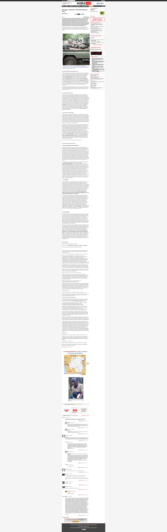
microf (68, 429)
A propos (71, 527)
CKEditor (95, 524)
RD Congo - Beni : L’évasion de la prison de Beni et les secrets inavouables (97, 26)
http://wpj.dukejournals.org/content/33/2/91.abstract (70, 281)
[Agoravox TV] (66, 0)
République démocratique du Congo (95, 49)
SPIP (85, 524)
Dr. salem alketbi (93, 43)
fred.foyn (63, 417)
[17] (72, 182)
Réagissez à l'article (85, 415)
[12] (74, 167)
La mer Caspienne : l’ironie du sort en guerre (97, 42)
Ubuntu (89, 524)
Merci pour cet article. (94, 85)
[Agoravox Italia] (65, 0)
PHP (91, 524)
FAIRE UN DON (76, 521)
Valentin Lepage (94, 40)
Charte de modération (94, 527)
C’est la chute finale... (94, 41)
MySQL (93, 524)
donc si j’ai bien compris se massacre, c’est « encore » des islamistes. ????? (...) (97, 88)
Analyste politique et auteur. (94, 11)
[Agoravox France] (64, 0)
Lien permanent (86, 427)
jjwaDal (99, 41)
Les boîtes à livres (94, 63)
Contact (74, 527)
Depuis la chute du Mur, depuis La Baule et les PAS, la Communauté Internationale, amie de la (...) (97, 79)
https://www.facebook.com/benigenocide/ (69, 297)
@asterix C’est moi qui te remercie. (95, 76)
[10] (80, 131)
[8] (66, 104)
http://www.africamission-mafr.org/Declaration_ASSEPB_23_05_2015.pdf (72, 304)
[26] (66, 222)
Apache (87, 524)
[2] (72, 76)
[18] (86, 186)
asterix (66, 486)
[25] (70, 205)
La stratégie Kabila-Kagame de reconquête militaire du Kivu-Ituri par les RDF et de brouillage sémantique (96, 31)
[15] (62, 302)
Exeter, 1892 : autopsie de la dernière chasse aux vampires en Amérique (98, 71)
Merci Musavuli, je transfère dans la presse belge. (97, 81)
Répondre (79, 427)
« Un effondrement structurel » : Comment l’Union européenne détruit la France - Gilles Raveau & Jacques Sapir (98, 69)
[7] (62, 274)
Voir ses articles (92, 16)
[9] (62, 283)
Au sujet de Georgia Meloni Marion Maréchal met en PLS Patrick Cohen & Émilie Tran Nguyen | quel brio (98, 62)
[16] (72, 177)
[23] (66, 204)
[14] (64, 174)
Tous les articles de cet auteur (95, 32)
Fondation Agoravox (86, 526)
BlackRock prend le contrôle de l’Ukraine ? (98, 58)
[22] (74, 200)
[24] (64, 205)
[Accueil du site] (84, 5)
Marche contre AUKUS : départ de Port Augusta (97, 39)
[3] (62, 255)
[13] (62, 297)
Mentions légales (78, 527)
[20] (77, 193)
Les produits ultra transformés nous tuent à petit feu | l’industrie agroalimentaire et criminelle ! (98, 65)
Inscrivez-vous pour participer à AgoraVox (97, 19)
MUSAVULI (64, 13)
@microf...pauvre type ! (94, 83)
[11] (83, 134)
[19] (62, 321)
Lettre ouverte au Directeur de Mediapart (98, 66)
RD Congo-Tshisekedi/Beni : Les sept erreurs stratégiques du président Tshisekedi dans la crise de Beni (97, 25)
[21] (62, 334)
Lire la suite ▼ (67, 514)
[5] (81, 86)
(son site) (67, 13)
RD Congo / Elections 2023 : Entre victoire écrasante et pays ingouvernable (96, 28)
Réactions (76, 14)
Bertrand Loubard (64, 496)
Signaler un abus (82, 427)
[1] (73, 75)
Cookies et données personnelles (85, 527)
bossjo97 (69, 422)
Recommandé (82, 14)
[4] (62, 264)
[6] (76, 94)
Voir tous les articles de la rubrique (97, 44)
